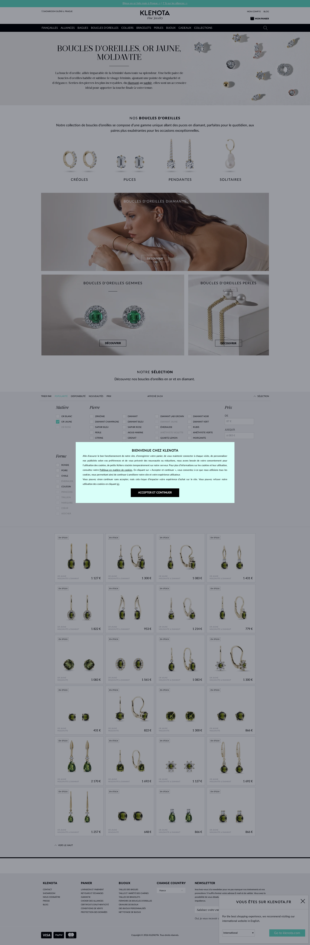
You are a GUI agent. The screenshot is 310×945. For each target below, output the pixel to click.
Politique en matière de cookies (116, 470)
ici (118, 484)
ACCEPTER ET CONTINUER (155, 492)
